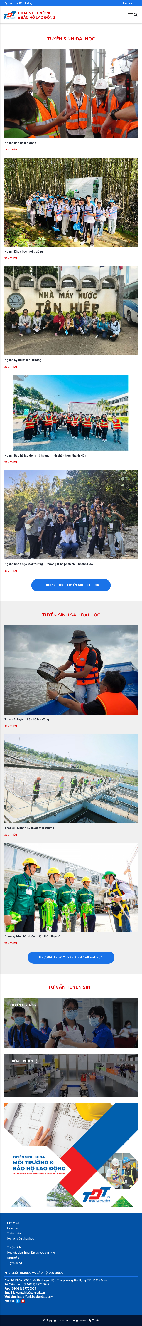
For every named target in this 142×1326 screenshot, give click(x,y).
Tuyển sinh (14, 1247)
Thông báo (14, 1233)
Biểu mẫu (13, 1258)
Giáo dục (12, 1228)
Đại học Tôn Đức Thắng (18, 3)
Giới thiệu (13, 1223)
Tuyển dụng (14, 1263)
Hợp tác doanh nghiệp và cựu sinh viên (31, 1252)
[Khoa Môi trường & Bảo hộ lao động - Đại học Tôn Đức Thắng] (10, 13)
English (127, 3)
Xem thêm (10, 149)
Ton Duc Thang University (75, 1320)
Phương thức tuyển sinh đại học (71, 585)
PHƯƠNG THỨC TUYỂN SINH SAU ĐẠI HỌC (71, 957)
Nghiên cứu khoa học (20, 1238)
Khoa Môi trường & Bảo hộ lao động (36, 15)
